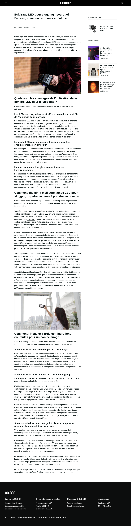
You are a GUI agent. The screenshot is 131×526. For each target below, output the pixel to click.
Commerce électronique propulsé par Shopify (51, 517)
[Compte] (122, 3)
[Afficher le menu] (6, 3)
